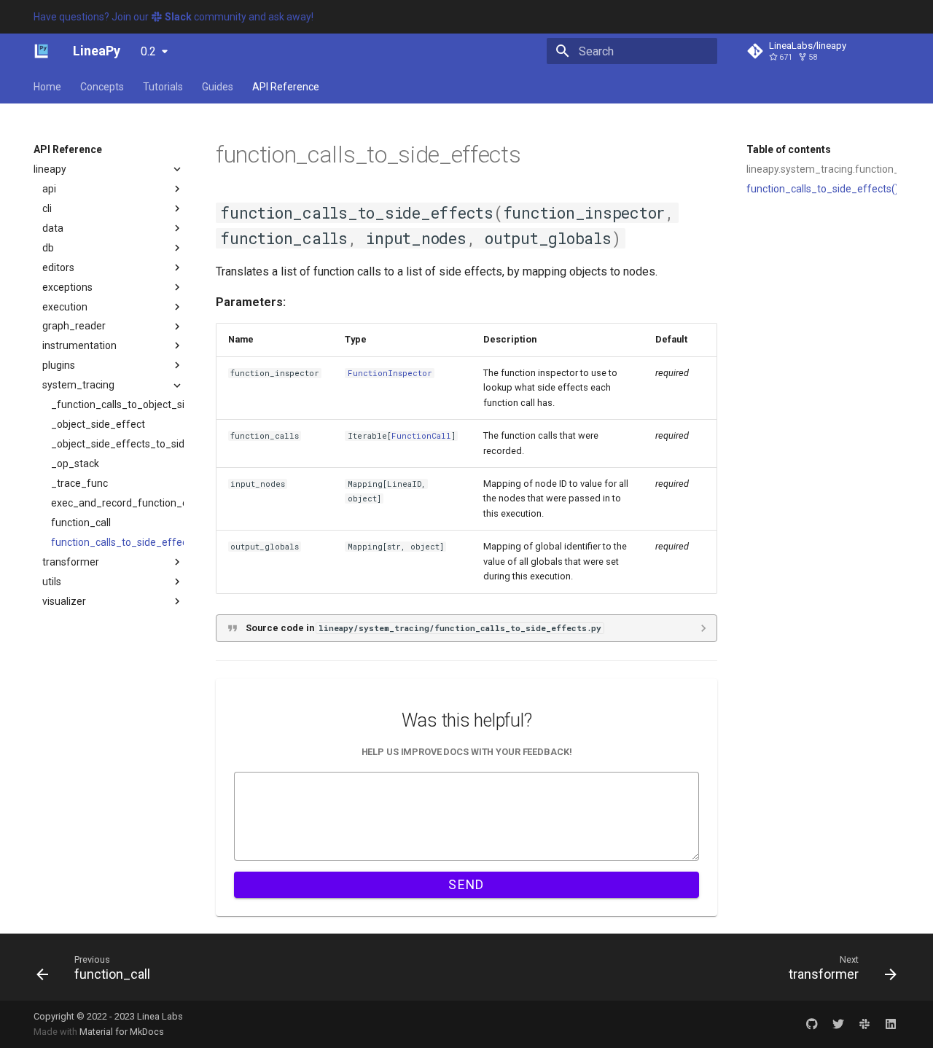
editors (58, 267)
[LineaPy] (41, 51)
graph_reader (74, 326)
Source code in (423, 627)
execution (64, 307)
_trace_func (79, 483)
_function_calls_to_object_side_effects (117, 405)
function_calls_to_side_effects (117, 542)
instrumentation (79, 346)
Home (47, 87)
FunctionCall (421, 436)
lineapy (50, 169)
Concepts (102, 87)
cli (47, 208)
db (48, 248)
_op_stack (75, 463)
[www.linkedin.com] (890, 1024)
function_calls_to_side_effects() (821, 189)
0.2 (148, 51)
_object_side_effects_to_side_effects (117, 444)
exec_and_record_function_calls (117, 503)
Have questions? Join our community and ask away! (173, 17)
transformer (70, 562)
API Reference (285, 87)
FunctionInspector (390, 373)
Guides (217, 87)
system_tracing (78, 385)
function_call (81, 522)
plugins (58, 366)
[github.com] (812, 1024)
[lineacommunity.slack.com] (864, 1024)
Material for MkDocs (121, 1031)
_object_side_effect (98, 425)
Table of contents (788, 149)
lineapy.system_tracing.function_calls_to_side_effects (821, 169)
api (49, 189)
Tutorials (163, 87)
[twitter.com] (838, 1024)
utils (51, 581)
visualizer (64, 601)
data (52, 228)
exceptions (67, 287)
